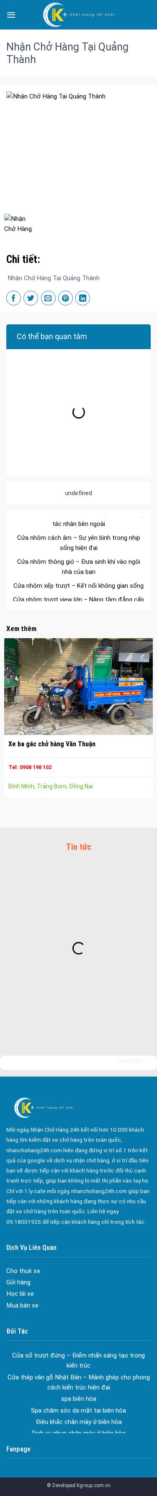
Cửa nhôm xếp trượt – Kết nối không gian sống (78, 576)
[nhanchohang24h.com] (78, 14)
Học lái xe (20, 1293)
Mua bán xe (22, 1305)
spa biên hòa (78, 1389)
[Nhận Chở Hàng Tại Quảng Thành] (21, 224)
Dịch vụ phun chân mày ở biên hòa (78, 1423)
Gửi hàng (18, 1282)
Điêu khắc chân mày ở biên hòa (79, 1412)
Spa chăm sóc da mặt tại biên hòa (78, 1400)
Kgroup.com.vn (94, 1485)
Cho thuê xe (23, 1271)
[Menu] (11, 15)
